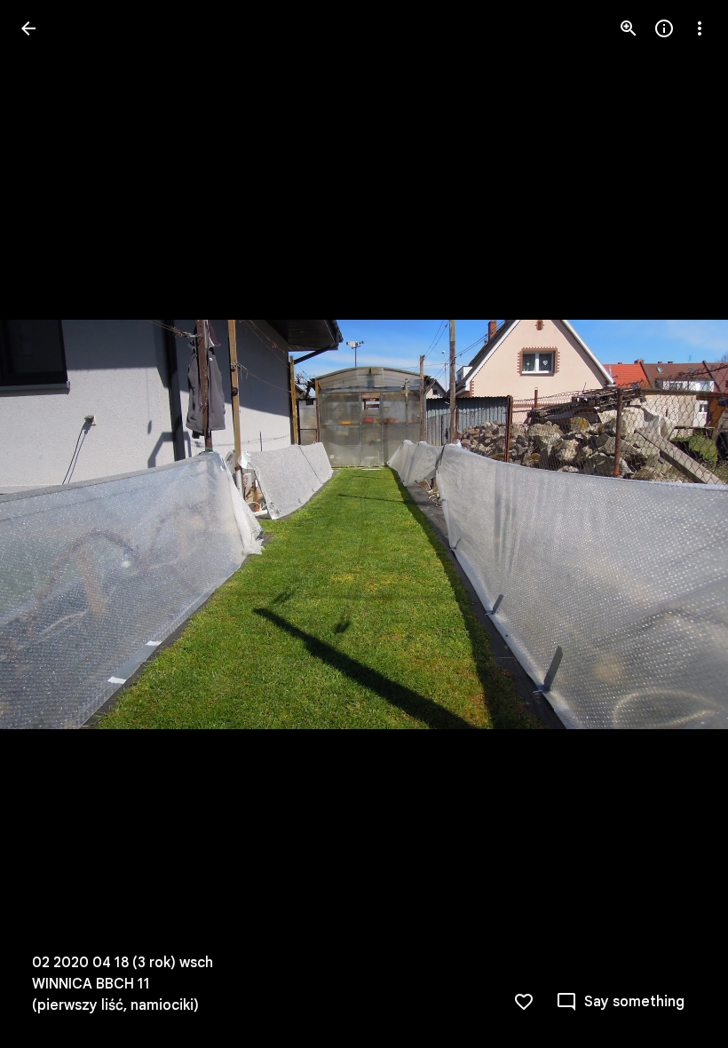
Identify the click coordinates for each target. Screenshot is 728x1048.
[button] (50, 524)
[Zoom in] (628, 28)
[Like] (523, 1001)
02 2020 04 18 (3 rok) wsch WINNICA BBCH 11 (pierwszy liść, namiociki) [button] (122, 984)
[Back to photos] (28, 28)
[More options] (699, 28)
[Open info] (664, 28)
